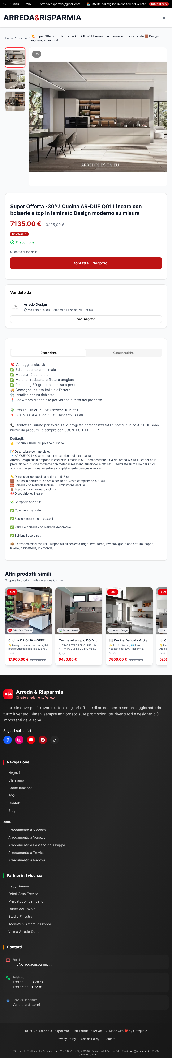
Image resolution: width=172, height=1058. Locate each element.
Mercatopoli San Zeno (25, 901)
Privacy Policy (66, 1039)
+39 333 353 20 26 (28, 982)
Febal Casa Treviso (23, 894)
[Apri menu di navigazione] (164, 17)
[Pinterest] (43, 740)
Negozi (14, 773)
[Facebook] (7, 740)
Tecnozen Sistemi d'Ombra (29, 924)
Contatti (14, 803)
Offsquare (140, 1031)
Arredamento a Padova (26, 860)
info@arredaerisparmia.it (32, 964)
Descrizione (48, 352)
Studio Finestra (20, 916)
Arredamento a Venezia (27, 837)
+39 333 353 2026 (20, 4)
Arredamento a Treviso (26, 852)
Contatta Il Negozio (89, 263)
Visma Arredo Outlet (24, 931)
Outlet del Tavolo (22, 909)
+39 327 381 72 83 (28, 987)
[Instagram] (19, 740)
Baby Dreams (19, 886)
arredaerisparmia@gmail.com (60, 4)
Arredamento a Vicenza (27, 830)
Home (9, 38)
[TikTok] (54, 740)
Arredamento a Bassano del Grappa (36, 845)
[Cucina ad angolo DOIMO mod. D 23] (78, 626)
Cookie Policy (90, 1039)
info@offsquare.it (140, 1051)
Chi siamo (16, 780)
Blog (12, 810)
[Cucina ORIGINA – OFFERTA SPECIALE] (28, 626)
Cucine (22, 38)
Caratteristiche (123, 352)
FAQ (11, 795)
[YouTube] (31, 740)
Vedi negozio (86, 319)
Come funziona (20, 788)
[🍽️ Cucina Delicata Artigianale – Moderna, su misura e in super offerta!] (129, 626)
